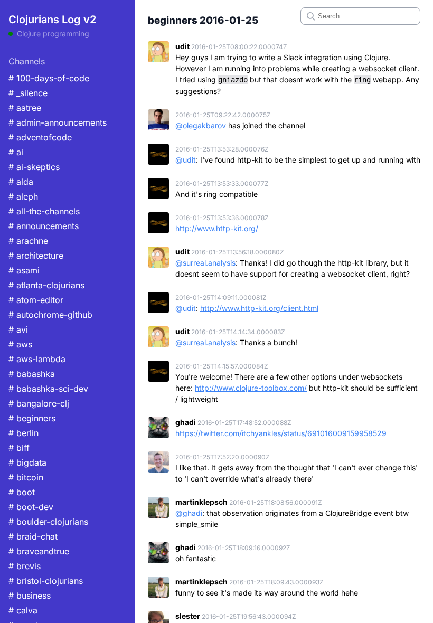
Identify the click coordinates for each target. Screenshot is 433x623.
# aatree (24, 107)
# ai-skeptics (34, 167)
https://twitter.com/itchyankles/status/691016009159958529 (281, 433)
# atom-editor (35, 300)
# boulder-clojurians (48, 521)
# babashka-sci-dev (48, 388)
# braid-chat (33, 536)
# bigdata (27, 462)
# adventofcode (40, 137)
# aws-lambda (36, 359)
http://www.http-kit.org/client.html (259, 308)
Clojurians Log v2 (52, 19)
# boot (21, 492)
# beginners (31, 418)
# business (29, 595)
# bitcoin (25, 477)
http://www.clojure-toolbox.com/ (251, 387)
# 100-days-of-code (48, 78)
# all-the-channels (44, 211)
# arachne (28, 240)
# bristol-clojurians (45, 580)
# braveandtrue (38, 551)
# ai (15, 152)
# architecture (35, 255)
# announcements (43, 226)
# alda (20, 181)
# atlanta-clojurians (46, 285)
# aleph (23, 196)
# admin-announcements (57, 122)
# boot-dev (30, 507)
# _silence (28, 93)
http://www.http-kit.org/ (216, 228)
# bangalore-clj (38, 403)
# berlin (23, 433)
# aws (20, 344)
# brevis (24, 566)
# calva (22, 610)
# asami (24, 270)
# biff (19, 447)
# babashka (31, 374)
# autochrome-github (50, 314)
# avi (18, 329)
